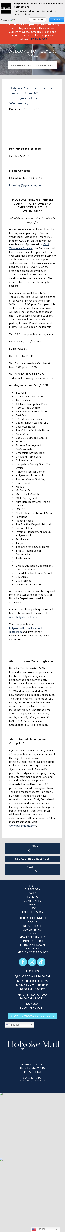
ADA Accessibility (32, 937)
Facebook (37, 628)
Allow (57, 19)
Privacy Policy (33, 941)
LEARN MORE (38, 39)
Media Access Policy (33, 952)
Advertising (32, 929)
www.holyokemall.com (23, 617)
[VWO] (13, 20)
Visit (32, 885)
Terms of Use (40, 1080)
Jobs (32, 933)
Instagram (15, 632)
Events (32, 897)
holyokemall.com (19, 628)
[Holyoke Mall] (32, 1044)
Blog (32, 908)
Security (32, 948)
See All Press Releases (32, 858)
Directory (32, 889)
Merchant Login (32, 945)
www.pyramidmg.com (22, 825)
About (32, 922)
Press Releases (33, 926)
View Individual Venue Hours (32, 1015)
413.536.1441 (33, 1072)
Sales (32, 893)
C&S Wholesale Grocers (29, 246)
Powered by (5, 20)
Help (32, 904)
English (15, 1024)
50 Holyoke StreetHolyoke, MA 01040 (32, 1066)
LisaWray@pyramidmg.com (26, 185)
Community (32, 901)
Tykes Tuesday (32, 912)
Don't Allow (38, 19)
